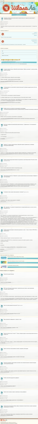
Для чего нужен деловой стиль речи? (13, 305)
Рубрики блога (19, 14)
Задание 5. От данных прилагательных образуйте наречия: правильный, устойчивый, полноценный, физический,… (19, 145)
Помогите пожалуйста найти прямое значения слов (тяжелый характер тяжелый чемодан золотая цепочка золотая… (20, 363)
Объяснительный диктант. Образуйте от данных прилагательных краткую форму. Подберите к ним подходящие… (20, 176)
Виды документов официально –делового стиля (12, 319)
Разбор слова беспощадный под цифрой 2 (11, 377)
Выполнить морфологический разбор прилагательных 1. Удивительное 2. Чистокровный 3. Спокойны (20, 125)
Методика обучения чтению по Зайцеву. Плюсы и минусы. (15, 256)
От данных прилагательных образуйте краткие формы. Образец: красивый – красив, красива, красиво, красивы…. (20, 70)
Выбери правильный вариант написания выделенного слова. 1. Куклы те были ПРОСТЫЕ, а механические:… (20, 230)
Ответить (35, 35)
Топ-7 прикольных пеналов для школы (12, 265)
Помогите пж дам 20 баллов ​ (9, 274)
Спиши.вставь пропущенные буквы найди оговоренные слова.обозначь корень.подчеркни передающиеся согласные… (20, 406)
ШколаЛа (2, 1)
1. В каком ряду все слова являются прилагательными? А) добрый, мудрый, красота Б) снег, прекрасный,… (20, 88)
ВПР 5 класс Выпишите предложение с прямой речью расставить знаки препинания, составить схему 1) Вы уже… (19, 289)
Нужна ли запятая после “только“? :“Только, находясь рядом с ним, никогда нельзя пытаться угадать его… (20, 334)
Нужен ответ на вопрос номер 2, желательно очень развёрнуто (15, 391)
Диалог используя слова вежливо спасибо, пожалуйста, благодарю (16, 348)
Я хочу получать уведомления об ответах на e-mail (9, 61)
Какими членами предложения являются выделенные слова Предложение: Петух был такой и (20, 160)
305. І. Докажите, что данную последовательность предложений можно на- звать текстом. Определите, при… (20, 208)
